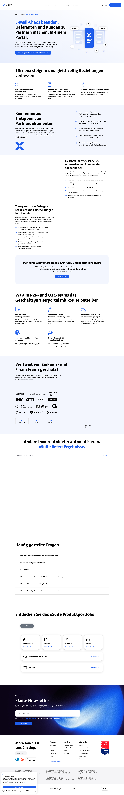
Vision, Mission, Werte (84, 750)
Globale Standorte (83, 753)
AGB (74, 789)
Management (82, 756)
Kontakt (81, 759)
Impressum (79, 789)
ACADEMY (67, 753)
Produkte (22, 14)
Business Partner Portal (55, 761)
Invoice (51, 748)
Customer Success (68, 745)
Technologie (53, 745)
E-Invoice (52, 750)
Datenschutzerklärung (30, 718)
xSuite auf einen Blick (84, 748)
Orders (51, 756)
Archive (52, 759)
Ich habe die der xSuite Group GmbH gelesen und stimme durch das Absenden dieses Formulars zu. (49, 718)
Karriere (81, 745)
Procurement (53, 753)
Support (66, 750)
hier (24, 782)
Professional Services (69, 748)
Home (16, 14)
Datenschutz (69, 789)
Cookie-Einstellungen (25, 781)
